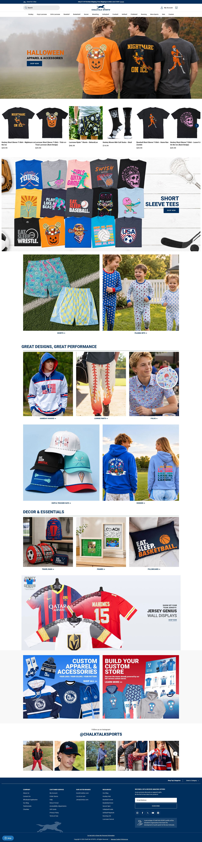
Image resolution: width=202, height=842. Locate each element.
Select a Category (191, 780)
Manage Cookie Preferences (119, 839)
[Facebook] (142, 813)
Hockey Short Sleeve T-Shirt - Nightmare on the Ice (18, 143)
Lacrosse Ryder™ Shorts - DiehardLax (83, 142)
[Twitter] (147, 813)
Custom (171, 14)
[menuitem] (166, 8)
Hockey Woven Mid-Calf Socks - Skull (117, 142)
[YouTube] (153, 813)
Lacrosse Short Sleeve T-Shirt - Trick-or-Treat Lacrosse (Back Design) (51, 143)
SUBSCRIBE (156, 806)
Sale (163, 14)
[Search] (26, 7)
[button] (31, 14)
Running (144, 14)
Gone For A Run (31, 2)
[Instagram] (137, 813)
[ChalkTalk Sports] (101, 8)
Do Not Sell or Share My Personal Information (101, 835)
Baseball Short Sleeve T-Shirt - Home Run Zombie (152, 143)
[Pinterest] (158, 813)
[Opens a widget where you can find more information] (8, 838)
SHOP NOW (34, 64)
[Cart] (176, 7)
